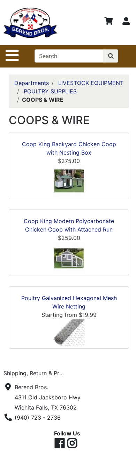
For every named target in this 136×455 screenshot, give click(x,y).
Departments (31, 82)
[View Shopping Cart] (108, 22)
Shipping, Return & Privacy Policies (35, 373)
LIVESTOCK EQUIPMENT (90, 82)
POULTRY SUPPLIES (50, 91)
